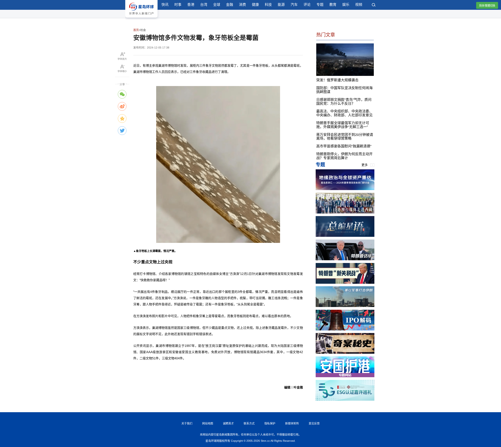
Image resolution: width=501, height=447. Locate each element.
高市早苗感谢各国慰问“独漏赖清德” (343, 146)
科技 (268, 5)
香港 (190, 5)
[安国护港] (345, 376)
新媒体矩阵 (292, 423)
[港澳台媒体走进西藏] (345, 212)
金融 (229, 5)
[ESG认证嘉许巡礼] (345, 399)
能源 (281, 5)
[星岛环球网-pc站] (141, 18)
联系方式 (249, 423)
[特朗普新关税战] (345, 282)
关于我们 (186, 423)
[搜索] (374, 5)
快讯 (165, 5)
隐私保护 (269, 423)
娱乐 (345, 5)
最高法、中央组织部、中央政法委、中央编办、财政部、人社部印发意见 (344, 113)
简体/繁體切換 (487, 5)
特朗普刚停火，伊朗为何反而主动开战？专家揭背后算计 (344, 156)
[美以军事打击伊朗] (345, 306)
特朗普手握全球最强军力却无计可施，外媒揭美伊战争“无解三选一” (342, 125)
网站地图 (207, 423)
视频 (358, 5)
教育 (332, 5)
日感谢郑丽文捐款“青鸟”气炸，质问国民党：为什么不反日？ (343, 102)
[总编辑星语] (345, 235)
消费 (242, 5)
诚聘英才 (228, 423)
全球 (216, 5)
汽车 (294, 5)
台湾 (203, 5)
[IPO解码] (345, 329)
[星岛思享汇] (345, 189)
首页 (136, 29)
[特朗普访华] (345, 259)
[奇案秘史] (345, 352)
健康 (255, 5)
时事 (177, 5)
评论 (307, 5)
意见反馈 (314, 423)
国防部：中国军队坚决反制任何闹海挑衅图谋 (344, 90)
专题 (319, 5)
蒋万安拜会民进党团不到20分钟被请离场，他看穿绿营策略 (344, 137)
